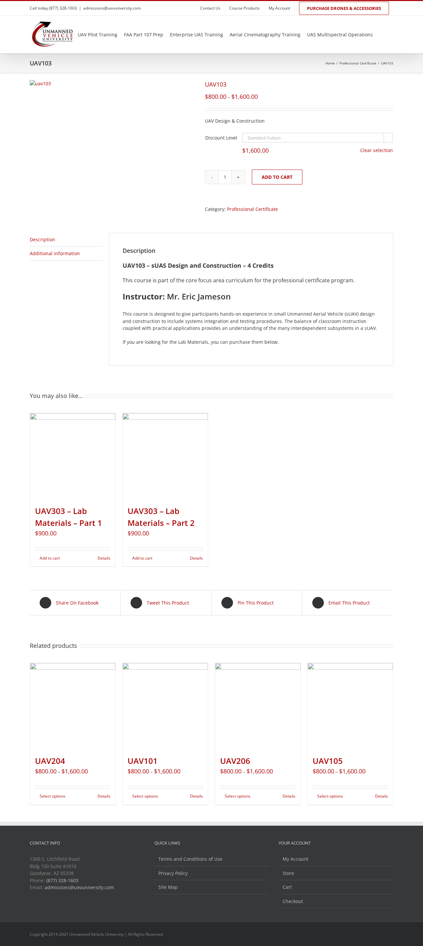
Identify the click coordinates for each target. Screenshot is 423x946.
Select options (52, 796)
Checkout (293, 901)
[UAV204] (72, 705)
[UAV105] (350, 705)
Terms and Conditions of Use (190, 859)
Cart (287, 887)
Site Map (168, 887)
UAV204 (50, 760)
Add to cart (277, 177)
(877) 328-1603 (62, 880)
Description (42, 239)
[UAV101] (165, 705)
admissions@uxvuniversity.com (112, 8)
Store (288, 873)
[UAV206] (257, 705)
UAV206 (235, 760)
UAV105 (328, 760)
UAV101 (143, 760)
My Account (295, 859)
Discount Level (221, 138)
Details (103, 558)
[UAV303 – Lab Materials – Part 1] (72, 455)
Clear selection (376, 150)
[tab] (66, 240)
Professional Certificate (252, 209)
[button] (391, 34)
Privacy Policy (173, 873)
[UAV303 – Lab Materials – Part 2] (165, 455)
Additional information (55, 253)
